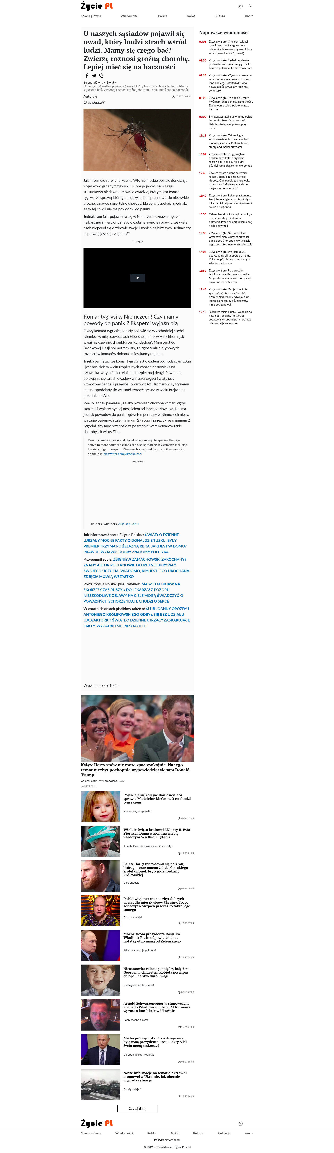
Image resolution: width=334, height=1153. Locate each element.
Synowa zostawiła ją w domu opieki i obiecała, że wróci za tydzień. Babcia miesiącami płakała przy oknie (230, 122)
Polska (162, 16)
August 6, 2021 (128, 523)
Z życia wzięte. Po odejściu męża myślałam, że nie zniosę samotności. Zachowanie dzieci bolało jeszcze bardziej (231, 104)
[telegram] (93, 75)
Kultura (220, 16)
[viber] (100, 75)
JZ (96, 97)
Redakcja (224, 1133)
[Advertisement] (138, 491)
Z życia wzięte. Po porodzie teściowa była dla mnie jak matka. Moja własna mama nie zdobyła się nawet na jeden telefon (230, 276)
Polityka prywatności (167, 1140)
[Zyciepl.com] (97, 6)
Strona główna (91, 16)
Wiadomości (129, 16)
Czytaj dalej (137, 1108)
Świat (191, 16)
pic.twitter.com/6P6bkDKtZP (123, 453)
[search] (250, 6)
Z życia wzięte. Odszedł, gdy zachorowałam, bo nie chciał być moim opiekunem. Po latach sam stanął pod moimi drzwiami (228, 141)
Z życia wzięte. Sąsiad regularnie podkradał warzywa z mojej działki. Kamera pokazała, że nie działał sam (230, 64)
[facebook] (87, 75)
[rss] (240, 6)
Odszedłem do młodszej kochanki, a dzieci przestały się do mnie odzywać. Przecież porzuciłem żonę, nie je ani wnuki (231, 220)
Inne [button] (247, 16)
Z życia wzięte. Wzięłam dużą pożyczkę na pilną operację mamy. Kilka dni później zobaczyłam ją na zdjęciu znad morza (230, 257)
